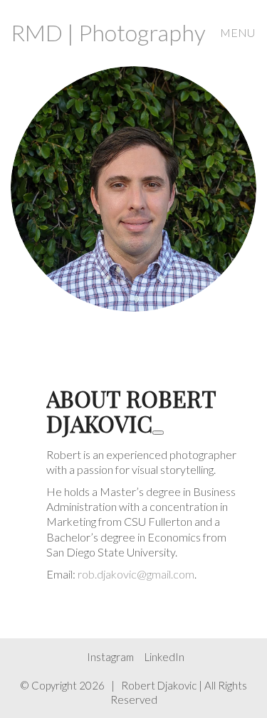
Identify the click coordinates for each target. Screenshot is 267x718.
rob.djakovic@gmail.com (136, 574)
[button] (238, 33)
